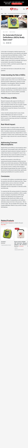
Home (2, 13)
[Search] (24, 9)
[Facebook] (7, 43)
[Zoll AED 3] (7, 233)
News (5, 13)
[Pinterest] (10, 43)
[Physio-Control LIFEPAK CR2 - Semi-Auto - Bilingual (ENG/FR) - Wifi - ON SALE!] (20, 233)
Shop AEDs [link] (3, 224)
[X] (9, 43)
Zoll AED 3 (3, 241)
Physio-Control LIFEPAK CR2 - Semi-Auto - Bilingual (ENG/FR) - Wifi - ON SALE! (20, 243)
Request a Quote (17, 3)
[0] (26, 9)
